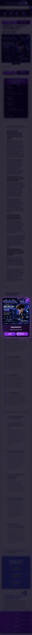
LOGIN (9, 334)
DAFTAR (22, 334)
